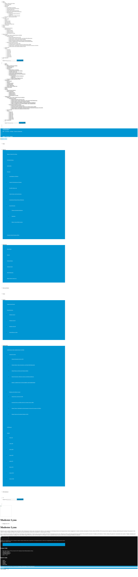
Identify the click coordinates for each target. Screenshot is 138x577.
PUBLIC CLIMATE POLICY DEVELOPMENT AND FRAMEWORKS (21, 41)
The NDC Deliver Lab (10, 9)
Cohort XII (9, 50)
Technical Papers (7, 20)
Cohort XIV (9, 52)
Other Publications (8, 22)
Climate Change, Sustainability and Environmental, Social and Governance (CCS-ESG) (23, 45)
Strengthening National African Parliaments (14, 11)
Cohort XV (9, 53)
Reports (6, 19)
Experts (6, 89)
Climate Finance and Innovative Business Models (17, 39)
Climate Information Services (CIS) (15, 37)
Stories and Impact (8, 87)
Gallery (4, 136)
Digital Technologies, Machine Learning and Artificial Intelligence (20, 40)
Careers (4, 562)
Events (6, 88)
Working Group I (10, 30)
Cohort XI (8, 49)
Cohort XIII (9, 51)
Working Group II (10, 31)
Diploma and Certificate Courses (12, 42)
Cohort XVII (9, 55)
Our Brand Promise (8, 4)
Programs (6, 6)
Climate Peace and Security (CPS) (14, 43)
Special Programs (10, 12)
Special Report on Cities (11, 33)
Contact (4, 563)
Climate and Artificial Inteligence (14, 13)
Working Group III (10, 32)
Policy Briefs (7, 18)
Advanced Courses (10, 36)
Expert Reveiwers (10, 91)
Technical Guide (7, 21)
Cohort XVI (9, 54)
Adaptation (11, 14)
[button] (5, 121)
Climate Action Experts (11, 90)
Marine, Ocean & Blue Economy (14, 15)
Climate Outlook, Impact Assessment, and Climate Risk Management (20, 38)
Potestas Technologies (22, 566)
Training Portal (5, 34)
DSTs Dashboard (5, 57)
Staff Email (5, 564)
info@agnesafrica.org (6, 128)
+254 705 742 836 (6, 129)
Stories (11, 136)
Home (4, 1)
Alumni (6, 48)
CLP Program (7, 47)
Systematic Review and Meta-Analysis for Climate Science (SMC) (20, 44)
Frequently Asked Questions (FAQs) (11, 16)
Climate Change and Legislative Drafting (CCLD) (17, 46)
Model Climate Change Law (12, 86)
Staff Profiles (7, 5)
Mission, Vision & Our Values (10, 3)
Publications (5, 17)
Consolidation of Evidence (11, 7)
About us (4, 2)
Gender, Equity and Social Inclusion (13, 10)
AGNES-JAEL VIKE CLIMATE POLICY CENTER (13, 35)
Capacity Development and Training (13, 8)
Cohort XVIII (9, 56)
